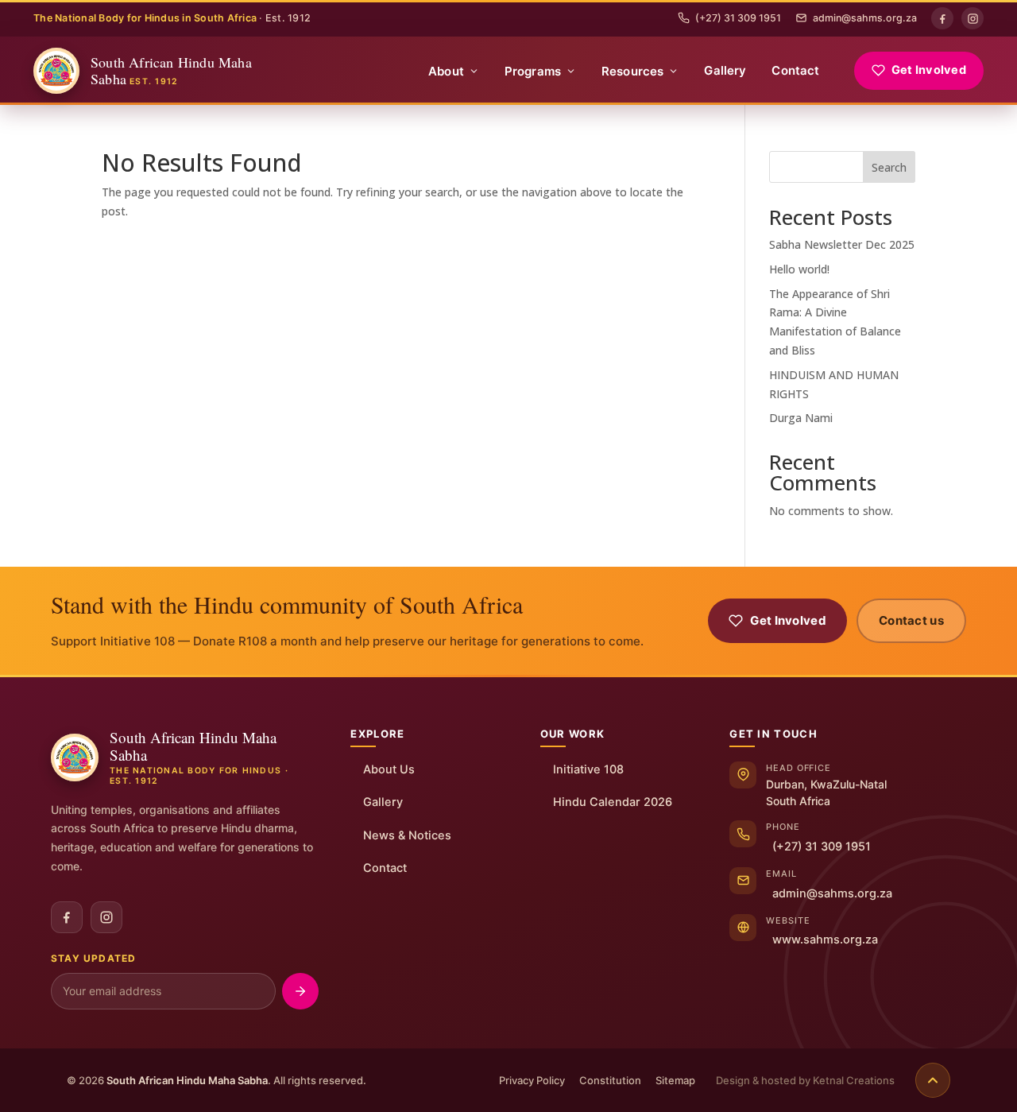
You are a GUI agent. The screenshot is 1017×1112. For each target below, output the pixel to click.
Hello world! (799, 269)
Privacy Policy (532, 1080)
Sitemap (675, 1080)
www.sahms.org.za (825, 939)
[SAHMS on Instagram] (106, 917)
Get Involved (928, 70)
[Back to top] (932, 1080)
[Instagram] (972, 18)
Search (889, 167)
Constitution (610, 1080)
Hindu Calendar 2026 (612, 802)
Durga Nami (801, 417)
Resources (632, 71)
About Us (389, 769)
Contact (795, 70)
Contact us (911, 620)
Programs (533, 71)
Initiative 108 (588, 769)
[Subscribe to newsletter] (300, 991)
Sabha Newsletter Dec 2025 (842, 244)
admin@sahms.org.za (865, 18)
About (446, 71)
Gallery (725, 70)
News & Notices (407, 835)
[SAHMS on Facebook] (67, 917)
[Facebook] (942, 18)
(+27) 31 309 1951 (738, 18)
